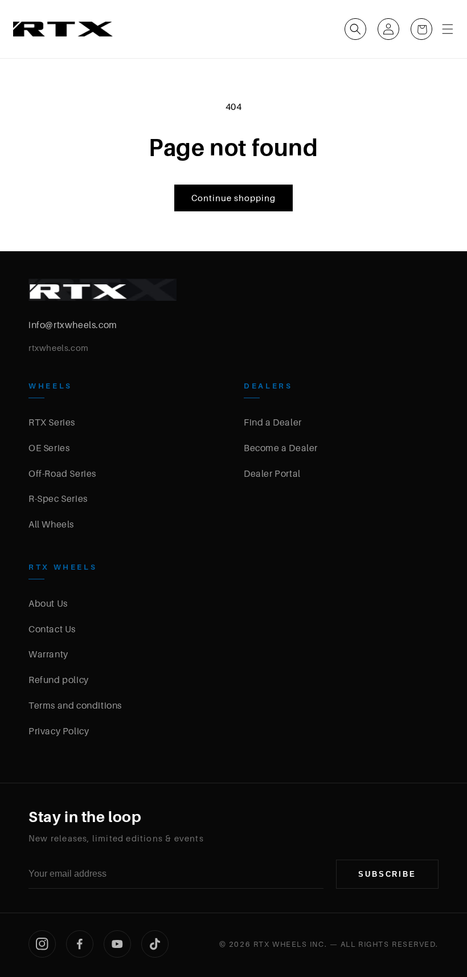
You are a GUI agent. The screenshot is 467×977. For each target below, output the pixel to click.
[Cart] (421, 29)
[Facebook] (79, 944)
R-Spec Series (58, 498)
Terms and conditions (75, 705)
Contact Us (52, 629)
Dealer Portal (272, 473)
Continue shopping (233, 198)
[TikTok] (155, 944)
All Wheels (51, 524)
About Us (48, 603)
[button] (355, 29)
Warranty (48, 654)
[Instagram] (42, 944)
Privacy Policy (58, 731)
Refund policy (58, 679)
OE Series (48, 447)
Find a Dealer (273, 422)
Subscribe (387, 874)
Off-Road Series (62, 473)
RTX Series (51, 422)
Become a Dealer (281, 447)
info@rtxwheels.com (72, 324)
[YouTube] (117, 944)
